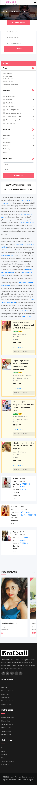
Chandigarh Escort (7, 734)
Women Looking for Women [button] (15, 120)
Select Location (13, 32)
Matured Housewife (11, 84)
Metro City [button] (6, 149)
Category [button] (6, 90)
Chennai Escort (6, 728)
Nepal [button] (5, 152)
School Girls (9, 82)
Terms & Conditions (7, 761)
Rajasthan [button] (6, 135)
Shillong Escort (6, 704)
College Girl (8, 73)
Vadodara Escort (6, 731)
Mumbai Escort (6, 721)
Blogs (3, 758)
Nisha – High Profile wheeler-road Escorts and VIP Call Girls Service (23, 325)
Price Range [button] (7, 158)
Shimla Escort (5, 697)
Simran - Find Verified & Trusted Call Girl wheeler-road (15, 515)
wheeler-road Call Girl (27, 223)
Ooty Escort (5, 687)
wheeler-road (20, 11)
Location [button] (6, 129)
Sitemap (4, 754)
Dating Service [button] (10, 96)
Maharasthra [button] (7, 142)
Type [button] (5, 68)
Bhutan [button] (5, 139)
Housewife (8, 76)
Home (3, 11)
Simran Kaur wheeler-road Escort (16, 623)
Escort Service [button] (10, 123)
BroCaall (25, 311)
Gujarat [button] (5, 145)
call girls (10, 11)
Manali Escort (5, 694)
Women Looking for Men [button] (13, 116)
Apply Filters (18, 175)
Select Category (14, 37)
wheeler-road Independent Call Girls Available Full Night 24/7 (23, 446)
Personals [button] (9, 99)
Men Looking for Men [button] (12, 110)
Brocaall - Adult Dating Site (25, 780)
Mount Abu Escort (7, 701)
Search (19, 49)
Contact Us (5, 765)
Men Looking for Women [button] (13, 113)
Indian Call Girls (26, 316)
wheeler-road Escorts (8, 255)
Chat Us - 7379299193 (21, 351)
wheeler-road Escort (7, 717)
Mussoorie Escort (7, 691)
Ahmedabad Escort (7, 724)
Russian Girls (9, 79)
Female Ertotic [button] (10, 103)
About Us (4, 751)
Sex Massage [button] (10, 106)
